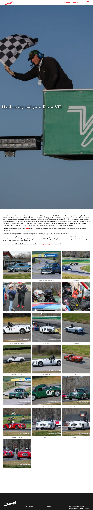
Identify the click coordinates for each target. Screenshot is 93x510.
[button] (82, 2)
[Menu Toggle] (18, 3)
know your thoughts (45, 244)
